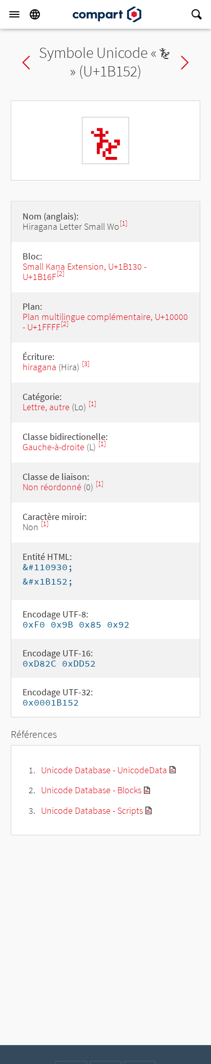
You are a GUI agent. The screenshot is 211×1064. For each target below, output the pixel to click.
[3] (86, 363)
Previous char (26, 62)
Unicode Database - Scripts (92, 810)
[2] (61, 273)
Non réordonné (52, 487)
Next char (185, 62)
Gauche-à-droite (54, 447)
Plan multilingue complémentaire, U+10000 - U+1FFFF (105, 322)
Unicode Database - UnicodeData (104, 770)
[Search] (196, 14)
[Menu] (14, 14)
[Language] (35, 14)
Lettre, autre (46, 407)
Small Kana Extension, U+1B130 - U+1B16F (84, 271)
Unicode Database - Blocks (91, 790)
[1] (124, 223)
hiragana (39, 367)
